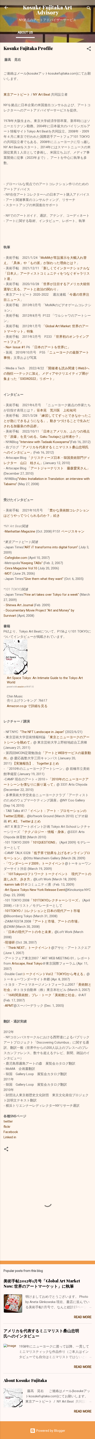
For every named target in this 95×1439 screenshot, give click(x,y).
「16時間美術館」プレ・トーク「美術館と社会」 (41, 995)
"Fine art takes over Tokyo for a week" (51, 595)
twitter (8, 1121)
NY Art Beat (41, 95)
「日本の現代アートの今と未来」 (30, 932)
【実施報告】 (22, 763)
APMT (9, 1006)
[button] (88, 49)
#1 (10, 821)
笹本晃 (42, 410)
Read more (82, 1317)
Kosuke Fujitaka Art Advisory (47, 10)
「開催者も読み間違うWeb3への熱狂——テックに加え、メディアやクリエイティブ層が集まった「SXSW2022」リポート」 (46, 373)
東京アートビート (17, 95)
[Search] (88, 9)
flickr (7, 1127)
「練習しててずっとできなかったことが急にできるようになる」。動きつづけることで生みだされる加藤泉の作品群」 (47, 421)
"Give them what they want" (43, 579)
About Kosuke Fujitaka (25, 1380)
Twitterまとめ (31, 821)
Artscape (18, 963)
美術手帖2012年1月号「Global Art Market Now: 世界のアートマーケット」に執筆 (42, 1283)
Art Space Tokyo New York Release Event (35, 890)
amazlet (20, 687)
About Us (25, 32)
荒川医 (55, 410)
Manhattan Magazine (20, 531)
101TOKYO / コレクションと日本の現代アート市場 (42, 911)
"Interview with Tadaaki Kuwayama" (44, 442)
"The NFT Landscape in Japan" (42, 732)
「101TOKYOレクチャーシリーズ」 (55, 900)
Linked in (10, 1137)
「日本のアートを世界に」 (51, 347)
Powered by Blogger (50, 1431)
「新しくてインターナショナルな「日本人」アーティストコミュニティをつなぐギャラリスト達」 (47, 273)
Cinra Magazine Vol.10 (21, 568)
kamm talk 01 (14, 885)
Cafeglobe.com (16, 558)
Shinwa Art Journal (19, 605)
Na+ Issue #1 (15, 347)
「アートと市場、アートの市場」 (56, 921)
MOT (8, 574)
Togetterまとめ (48, 763)
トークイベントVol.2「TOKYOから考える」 (55, 974)
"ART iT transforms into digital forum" (51, 547)
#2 (15, 821)
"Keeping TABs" (31, 563)
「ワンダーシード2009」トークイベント (35, 863)
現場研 (10, 942)
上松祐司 (69, 410)
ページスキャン (72, 531)
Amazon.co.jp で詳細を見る (27, 706)
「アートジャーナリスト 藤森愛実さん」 (58, 468)
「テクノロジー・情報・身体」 (44, 832)
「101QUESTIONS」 (44, 842)
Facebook (11, 1132)
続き (56, 516)
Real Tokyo (34, 963)
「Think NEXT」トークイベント (28, 948)
